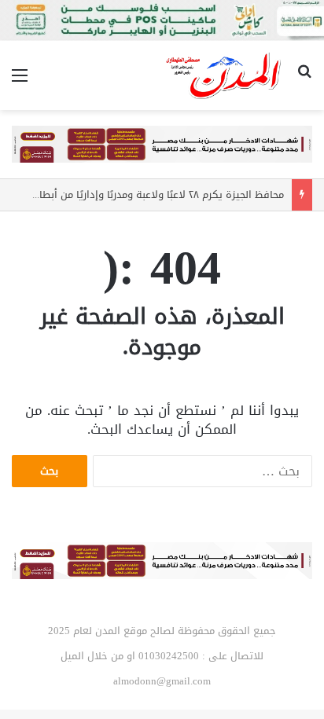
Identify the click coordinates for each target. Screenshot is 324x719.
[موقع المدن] (224, 75)
